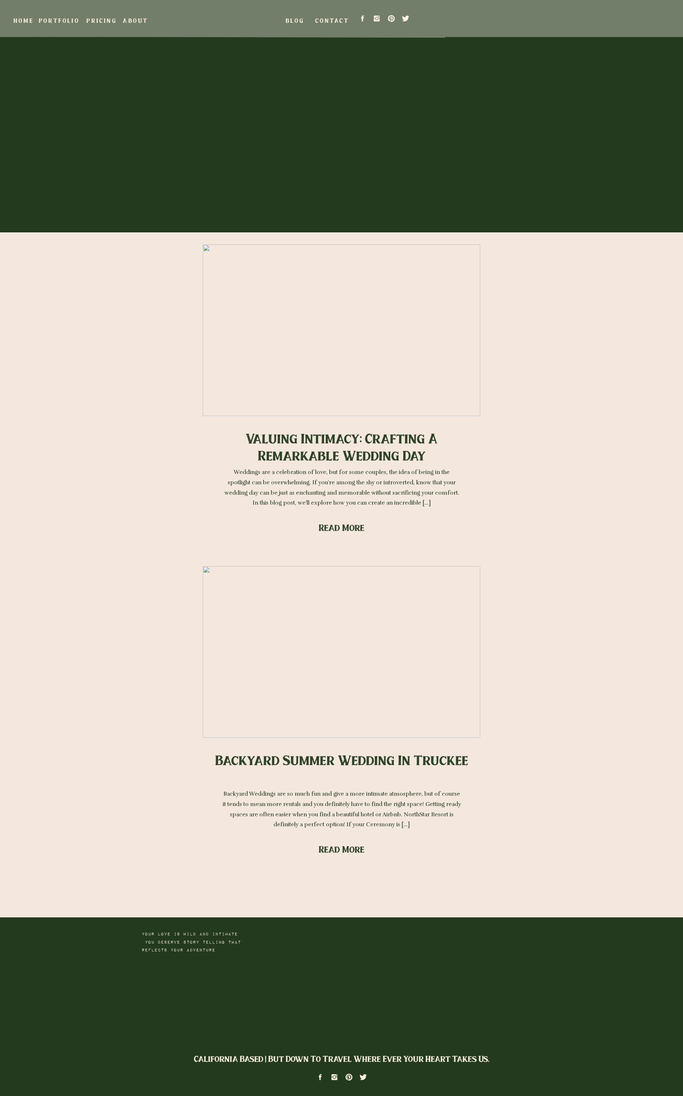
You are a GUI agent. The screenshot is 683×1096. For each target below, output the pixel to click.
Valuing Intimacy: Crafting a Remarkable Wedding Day (342, 447)
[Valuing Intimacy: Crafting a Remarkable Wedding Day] (341, 330)
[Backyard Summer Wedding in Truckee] (341, 652)
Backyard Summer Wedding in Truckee (341, 760)
